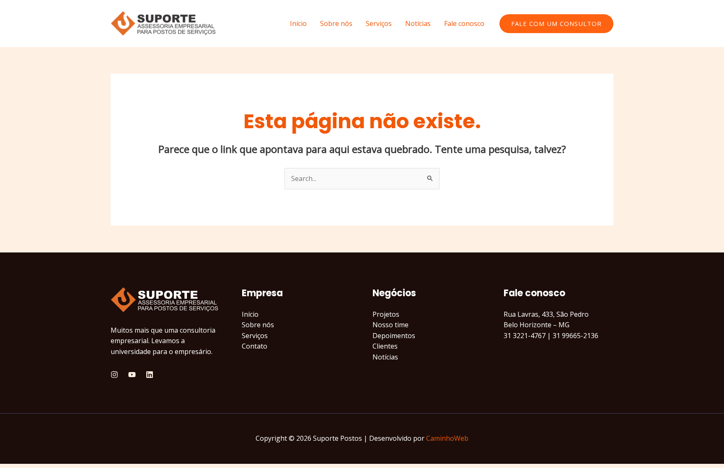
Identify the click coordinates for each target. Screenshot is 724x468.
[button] (556, 23)
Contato (254, 346)
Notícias (418, 23)
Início (298, 23)
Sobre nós (336, 23)
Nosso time (390, 324)
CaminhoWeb (447, 438)
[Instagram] (114, 374)
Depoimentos (393, 335)
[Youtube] (132, 374)
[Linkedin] (149, 374)
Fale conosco (464, 23)
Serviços (379, 23)
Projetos (385, 314)
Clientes (385, 346)
